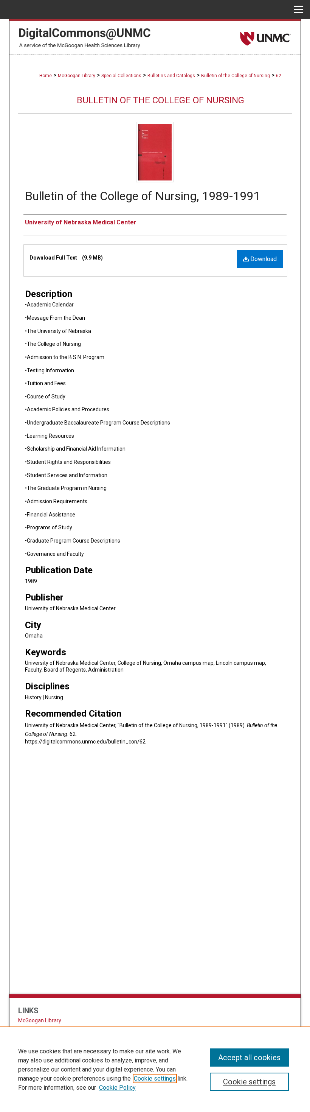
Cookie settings (155, 1078)
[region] (155, 1069)
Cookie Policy (117, 1087)
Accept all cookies (249, 1057)
